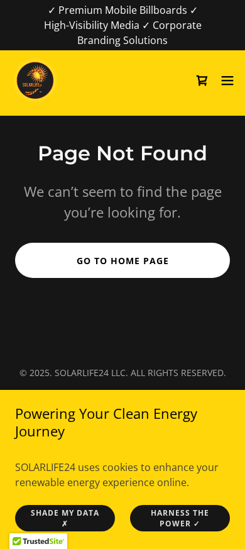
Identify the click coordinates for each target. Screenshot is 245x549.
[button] (227, 80)
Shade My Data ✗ (65, 518)
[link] (35, 80)
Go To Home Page (123, 261)
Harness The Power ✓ (180, 518)
